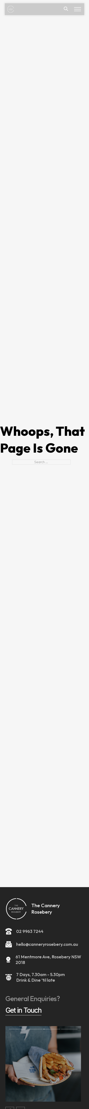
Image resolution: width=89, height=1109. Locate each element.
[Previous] (24, 1064)
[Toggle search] (66, 9)
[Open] (77, 9)
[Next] (62, 1064)
